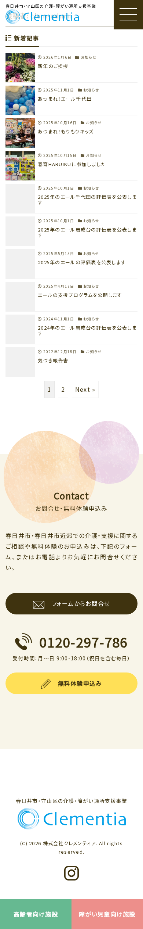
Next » (85, 389)
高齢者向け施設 (36, 914)
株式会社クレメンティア (69, 843)
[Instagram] (71, 891)
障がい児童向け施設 (107, 914)
